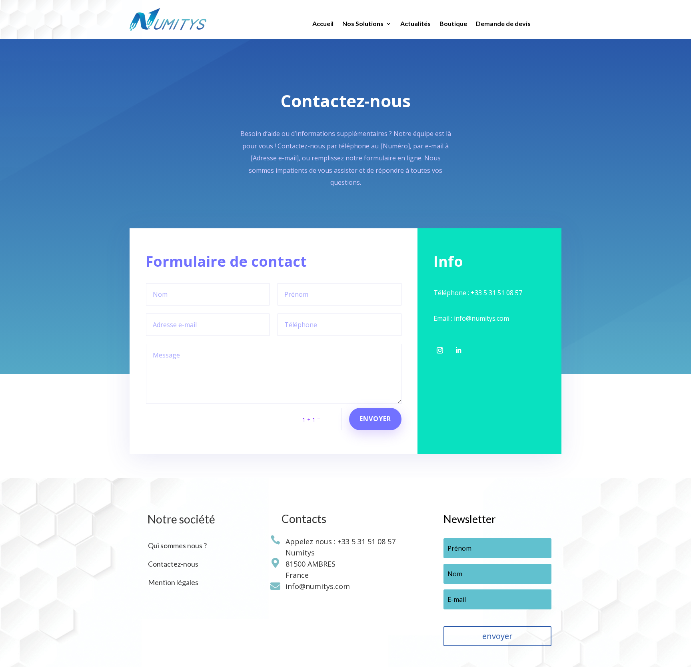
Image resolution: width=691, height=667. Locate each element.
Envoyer (375, 418)
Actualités (415, 24)
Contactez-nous (173, 563)
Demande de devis (503, 24)
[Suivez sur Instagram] (439, 350)
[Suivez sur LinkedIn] (458, 350)
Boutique (453, 24)
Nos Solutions (362, 24)
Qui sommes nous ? (177, 545)
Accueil (323, 24)
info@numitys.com (316, 586)
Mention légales (173, 582)
